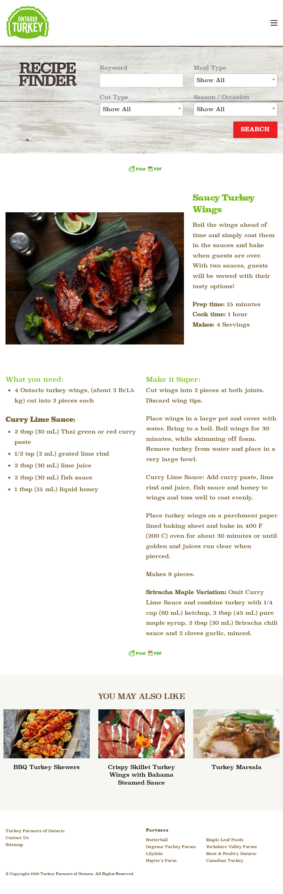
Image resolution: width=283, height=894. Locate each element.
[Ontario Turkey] (28, 36)
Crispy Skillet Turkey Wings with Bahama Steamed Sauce (141, 775)
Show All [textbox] (117, 109)
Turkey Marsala (237, 767)
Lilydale (154, 854)
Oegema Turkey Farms (171, 847)
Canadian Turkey (224, 861)
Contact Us (17, 838)
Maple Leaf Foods (224, 840)
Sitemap (14, 845)
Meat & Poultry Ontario (231, 854)
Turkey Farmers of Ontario (35, 831)
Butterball (157, 840)
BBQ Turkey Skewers (46, 767)
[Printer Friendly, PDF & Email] (145, 171)
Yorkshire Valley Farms (231, 847)
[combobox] (141, 109)
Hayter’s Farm (161, 861)
